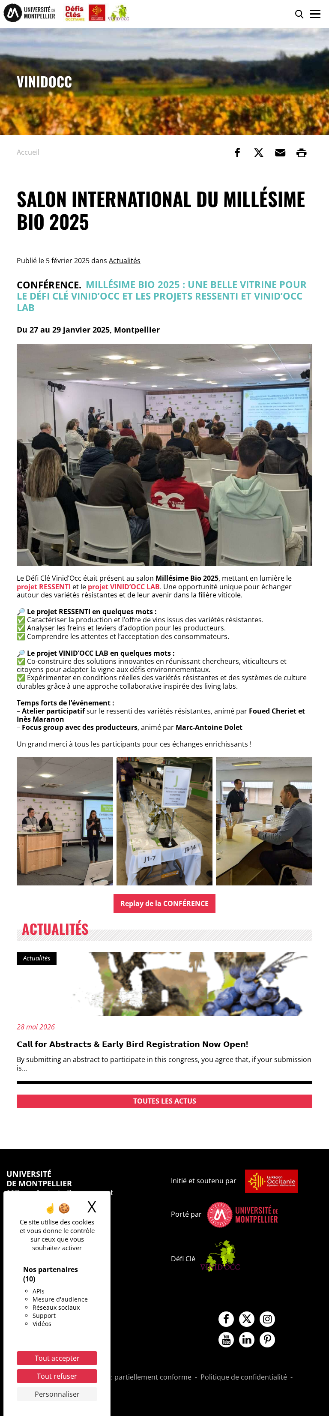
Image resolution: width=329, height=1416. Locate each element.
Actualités (125, 260)
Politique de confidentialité (243, 1377)
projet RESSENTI (44, 586)
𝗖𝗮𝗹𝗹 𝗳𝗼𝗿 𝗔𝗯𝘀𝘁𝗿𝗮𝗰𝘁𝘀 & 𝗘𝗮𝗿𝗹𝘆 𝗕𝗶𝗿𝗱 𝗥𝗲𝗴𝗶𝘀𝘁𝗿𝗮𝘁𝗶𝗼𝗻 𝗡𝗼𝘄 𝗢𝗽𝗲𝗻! (132, 1044)
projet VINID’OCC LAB (124, 586)
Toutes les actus (164, 1101)
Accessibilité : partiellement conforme (130, 1377)
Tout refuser (57, 1376)
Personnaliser (57, 1394)
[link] (237, 152)
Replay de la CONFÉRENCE (164, 903)
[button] (280, 152)
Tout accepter (57, 1358)
